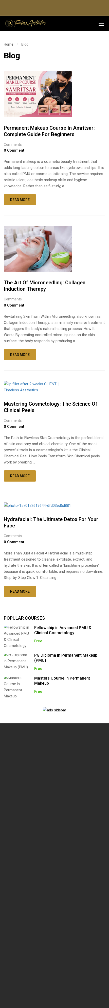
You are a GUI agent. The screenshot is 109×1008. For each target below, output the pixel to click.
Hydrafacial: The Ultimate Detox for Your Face (51, 522)
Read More (20, 201)
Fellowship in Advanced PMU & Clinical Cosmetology (63, 630)
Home (8, 44)
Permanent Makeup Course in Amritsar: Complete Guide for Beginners (49, 131)
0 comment (14, 150)
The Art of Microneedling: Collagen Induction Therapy (44, 286)
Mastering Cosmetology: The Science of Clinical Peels (50, 407)
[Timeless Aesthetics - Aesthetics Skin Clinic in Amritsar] (25, 23)
